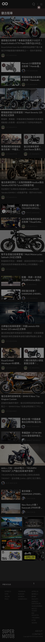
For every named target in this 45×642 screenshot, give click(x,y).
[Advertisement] (23, 25)
